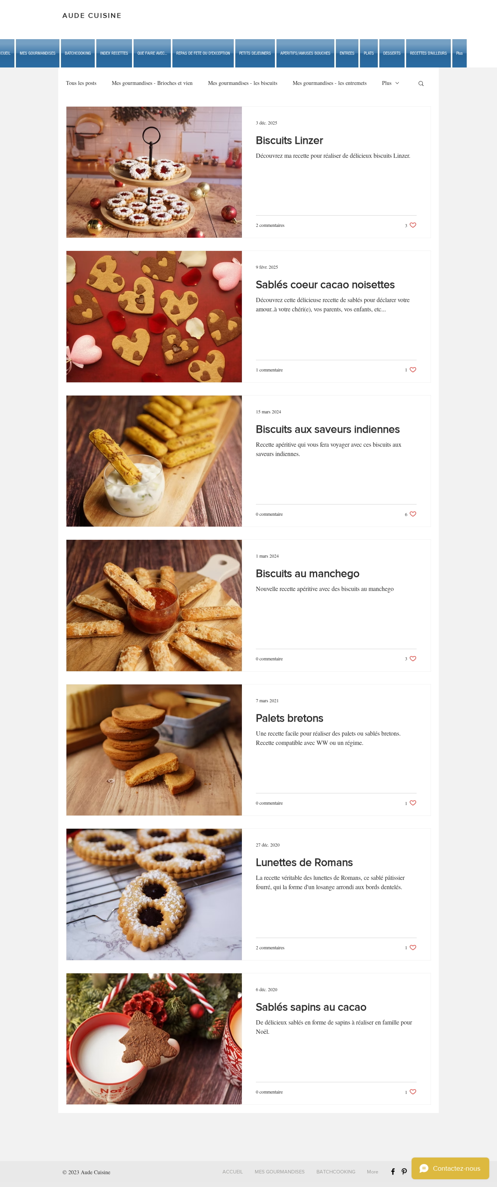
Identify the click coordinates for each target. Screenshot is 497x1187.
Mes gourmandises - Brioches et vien (152, 82)
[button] (152, 53)
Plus (386, 82)
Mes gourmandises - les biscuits (242, 82)
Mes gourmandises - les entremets (330, 82)
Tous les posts (81, 82)
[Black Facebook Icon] (393, 1171)
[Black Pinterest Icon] (404, 1171)
